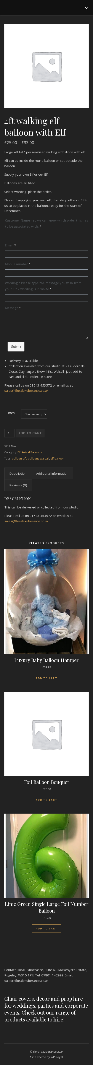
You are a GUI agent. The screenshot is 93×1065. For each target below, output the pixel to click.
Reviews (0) (18, 485)
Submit (16, 346)
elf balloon (57, 458)
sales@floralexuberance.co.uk (26, 390)
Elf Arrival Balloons (30, 452)
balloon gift (19, 458)
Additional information (52, 473)
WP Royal (57, 1057)
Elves (10, 413)
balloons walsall (38, 458)
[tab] (17, 473)
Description (17, 473)
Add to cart (30, 433)
